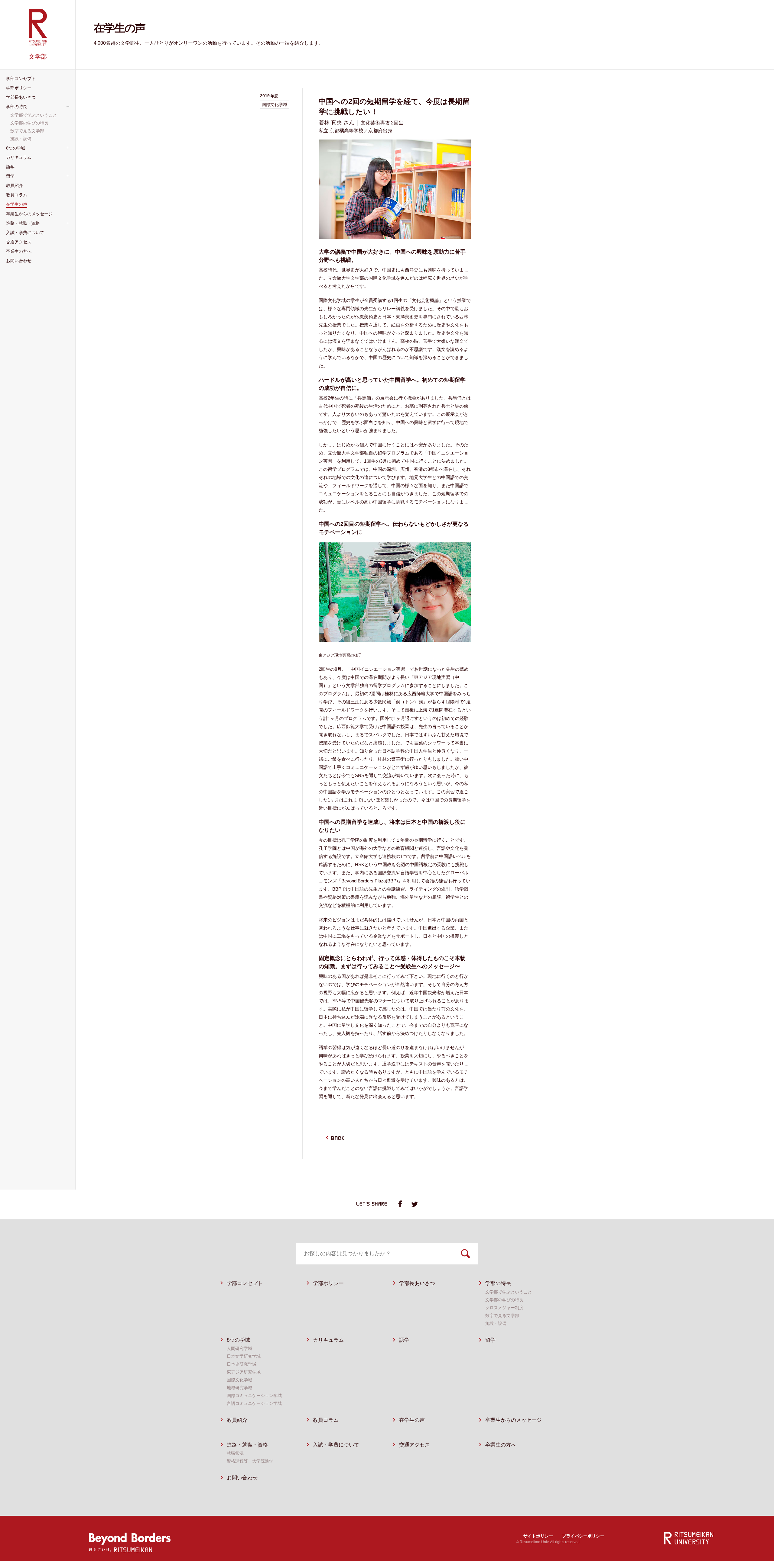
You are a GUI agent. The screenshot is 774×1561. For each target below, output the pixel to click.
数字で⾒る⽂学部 (502, 1315)
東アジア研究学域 (244, 1372)
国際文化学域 (239, 1379)
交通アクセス (414, 1445)
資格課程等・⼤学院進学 (250, 1461)
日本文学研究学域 (244, 1356)
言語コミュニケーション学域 (254, 1403)
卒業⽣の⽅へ (500, 1445)
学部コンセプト (245, 1283)
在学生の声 (412, 1420)
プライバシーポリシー (583, 1536)
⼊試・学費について (336, 1445)
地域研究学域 (239, 1387)
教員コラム (326, 1420)
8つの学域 (238, 1340)
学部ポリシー (328, 1283)
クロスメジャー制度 (504, 1307)
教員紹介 (237, 1420)
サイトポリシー (538, 1536)
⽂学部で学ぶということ (508, 1292)
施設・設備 (495, 1323)
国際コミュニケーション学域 (254, 1395)
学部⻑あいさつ (417, 1283)
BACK (338, 1138)
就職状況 (235, 1453)
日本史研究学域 (241, 1364)
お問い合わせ (242, 1478)
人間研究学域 (239, 1348)
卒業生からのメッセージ (513, 1420)
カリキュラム (328, 1340)
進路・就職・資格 (247, 1445)
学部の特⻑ (498, 1283)
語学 (404, 1340)
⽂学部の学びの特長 (504, 1299)
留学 (490, 1340)
